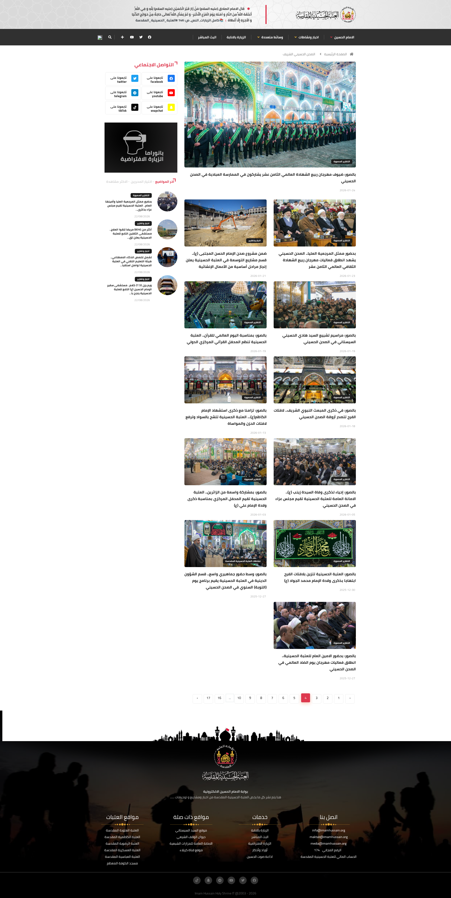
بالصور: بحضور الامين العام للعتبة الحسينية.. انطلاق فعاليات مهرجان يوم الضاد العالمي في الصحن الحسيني (317, 662)
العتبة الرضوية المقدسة (122, 843)
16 (219, 698)
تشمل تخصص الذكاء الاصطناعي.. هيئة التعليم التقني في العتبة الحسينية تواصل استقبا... (131, 261)
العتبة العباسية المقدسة (122, 857)
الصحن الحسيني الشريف (299, 54)
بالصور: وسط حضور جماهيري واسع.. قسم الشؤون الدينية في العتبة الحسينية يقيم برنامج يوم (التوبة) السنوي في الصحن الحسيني (225, 580)
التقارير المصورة (342, 161)
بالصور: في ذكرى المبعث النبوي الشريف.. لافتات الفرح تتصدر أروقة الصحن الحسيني (315, 413)
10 (239, 698)
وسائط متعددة (272, 37)
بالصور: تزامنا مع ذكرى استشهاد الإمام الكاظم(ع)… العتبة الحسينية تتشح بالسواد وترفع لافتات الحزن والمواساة (226, 417)
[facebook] (150, 37)
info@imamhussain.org (328, 830)
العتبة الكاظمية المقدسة (122, 837)
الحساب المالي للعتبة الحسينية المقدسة (329, 857)
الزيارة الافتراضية (259, 843)
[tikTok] (197, 880)
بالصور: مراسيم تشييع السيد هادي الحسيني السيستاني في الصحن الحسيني (319, 338)
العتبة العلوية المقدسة (122, 830)
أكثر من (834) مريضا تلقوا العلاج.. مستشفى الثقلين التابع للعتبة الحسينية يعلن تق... (130, 233)
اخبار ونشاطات (308, 37)
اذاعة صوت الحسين (260, 857)
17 (208, 698)
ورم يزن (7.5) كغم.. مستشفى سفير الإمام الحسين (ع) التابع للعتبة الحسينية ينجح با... (129, 289)
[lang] (100, 37)
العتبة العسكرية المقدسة (122, 850)
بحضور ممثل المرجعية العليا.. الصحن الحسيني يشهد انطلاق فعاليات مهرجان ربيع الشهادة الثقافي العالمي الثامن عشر (317, 260)
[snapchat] (208, 880)
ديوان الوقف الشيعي (191, 837)
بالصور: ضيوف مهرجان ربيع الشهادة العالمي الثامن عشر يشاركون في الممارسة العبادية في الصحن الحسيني (273, 177)
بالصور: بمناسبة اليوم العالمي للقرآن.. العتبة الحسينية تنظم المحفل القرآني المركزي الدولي (227, 338)
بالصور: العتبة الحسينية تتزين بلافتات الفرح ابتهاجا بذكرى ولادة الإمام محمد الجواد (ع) (320, 577)
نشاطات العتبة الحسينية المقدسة (243, 561)
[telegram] (220, 880)
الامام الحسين (344, 37)
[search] (109, 37)
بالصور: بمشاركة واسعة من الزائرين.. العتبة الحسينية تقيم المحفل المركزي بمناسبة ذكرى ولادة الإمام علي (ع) (227, 499)
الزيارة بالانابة (236, 37)
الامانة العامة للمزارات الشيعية (191, 843)
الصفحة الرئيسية (335, 54)
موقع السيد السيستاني (191, 830)
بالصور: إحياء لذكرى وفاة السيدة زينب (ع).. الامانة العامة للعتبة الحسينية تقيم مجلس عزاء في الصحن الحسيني (315, 499)
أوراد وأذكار (260, 850)
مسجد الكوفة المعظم (122, 863)
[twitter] (141, 37)
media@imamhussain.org (328, 843)
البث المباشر (207, 37)
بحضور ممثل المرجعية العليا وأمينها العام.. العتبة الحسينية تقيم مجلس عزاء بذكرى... (128, 205)
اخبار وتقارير (255, 240)
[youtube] (132, 37)
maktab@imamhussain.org (329, 837)
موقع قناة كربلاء (191, 850)
